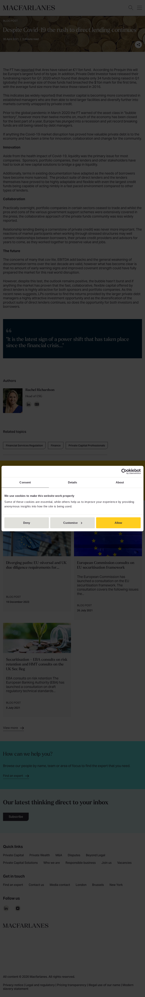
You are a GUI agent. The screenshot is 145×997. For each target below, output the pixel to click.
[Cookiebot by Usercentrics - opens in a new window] (124, 471)
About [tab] (120, 482)
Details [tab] (72, 482)
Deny (26, 522)
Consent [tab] (25, 482)
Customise (70, 522)
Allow (118, 522)
